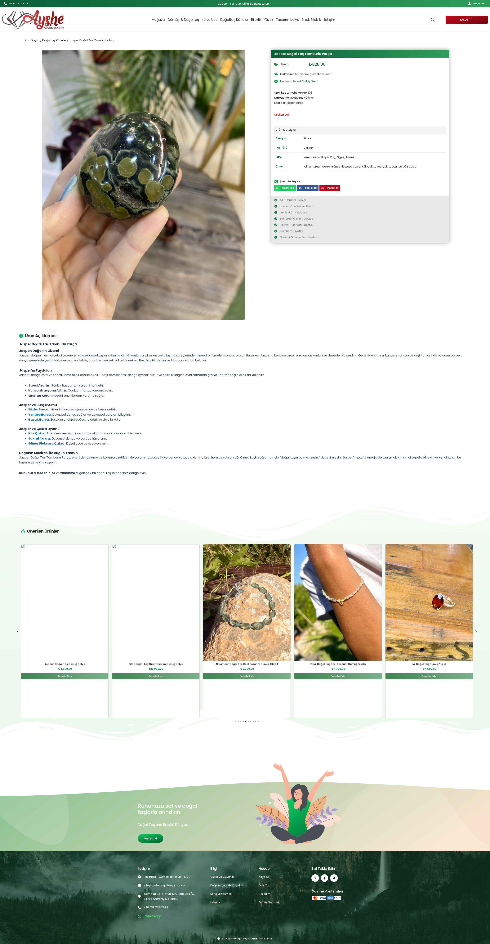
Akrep (308, 157)
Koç (332, 157)
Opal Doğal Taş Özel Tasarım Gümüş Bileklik (247, 664)
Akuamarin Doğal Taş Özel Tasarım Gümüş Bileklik (155, 664)
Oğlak (340, 157)
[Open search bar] (433, 20)
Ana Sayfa (32, 40)
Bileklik (256, 19)
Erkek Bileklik (311, 19)
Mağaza (158, 19)
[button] (285, 188)
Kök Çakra (368, 166)
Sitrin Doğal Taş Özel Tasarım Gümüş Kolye (65, 664)
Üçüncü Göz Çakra (404, 166)
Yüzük (268, 19)
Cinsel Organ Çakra (317, 166)
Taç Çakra (383, 166)
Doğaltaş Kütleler (234, 19)
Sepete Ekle (64, 676)
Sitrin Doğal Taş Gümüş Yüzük (429, 664)
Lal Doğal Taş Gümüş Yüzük (338, 664)
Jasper (308, 148)
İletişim (329, 19)
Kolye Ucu (210, 19)
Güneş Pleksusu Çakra (346, 166)
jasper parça (295, 103)
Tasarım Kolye (287, 19)
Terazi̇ (350, 157)
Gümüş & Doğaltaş (183, 19)
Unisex (308, 138)
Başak (325, 157)
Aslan (316, 157)
